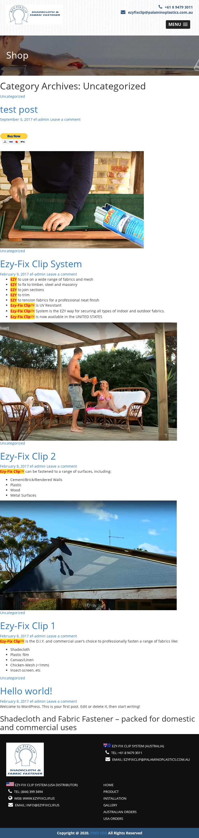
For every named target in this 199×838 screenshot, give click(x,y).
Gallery (110, 805)
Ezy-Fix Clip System (41, 263)
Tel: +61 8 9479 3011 (126, 752)
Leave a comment (65, 119)
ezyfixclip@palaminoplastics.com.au (160, 12)
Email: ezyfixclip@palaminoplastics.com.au (151, 759)
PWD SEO (99, 832)
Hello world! (26, 691)
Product (111, 791)
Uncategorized (12, 96)
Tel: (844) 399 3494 (28, 791)
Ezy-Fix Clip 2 (28, 456)
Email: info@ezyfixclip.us (37, 805)
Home (108, 785)
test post (19, 109)
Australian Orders (120, 811)
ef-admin (41, 119)
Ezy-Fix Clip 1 (28, 625)
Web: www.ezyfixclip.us (34, 798)
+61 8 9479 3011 (179, 7)
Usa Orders (113, 818)
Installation (114, 798)
